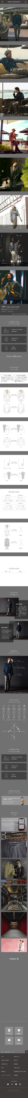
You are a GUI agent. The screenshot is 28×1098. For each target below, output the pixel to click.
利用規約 (16, 1075)
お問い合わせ (19, 1043)
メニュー (2, 2)
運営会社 (3, 1071)
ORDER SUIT (4, 1064)
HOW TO (9, 1033)
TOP (2, 1052)
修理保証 (18, 1033)
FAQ (9, 1043)
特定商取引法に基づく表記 (20, 1071)
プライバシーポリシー (6, 1075)
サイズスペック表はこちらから (14, 356)
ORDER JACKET (8, 1052)
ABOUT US (16, 1056)
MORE (11, 828)
